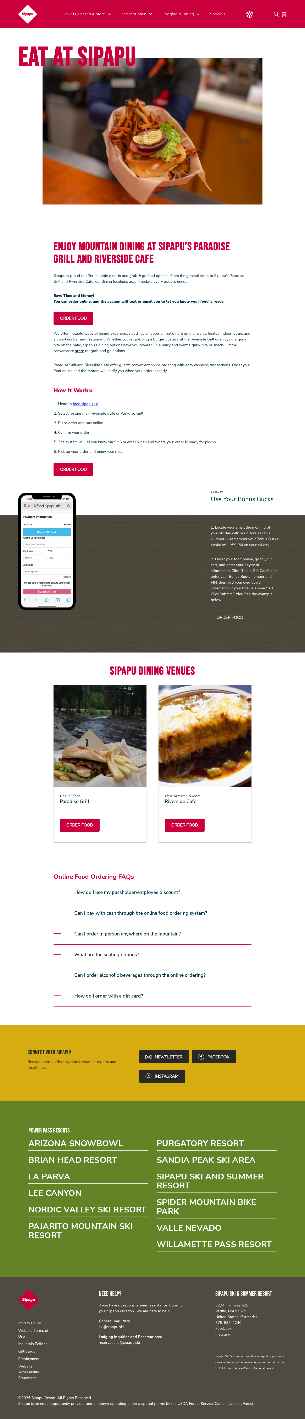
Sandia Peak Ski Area (217, 1161)
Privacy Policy (29, 1323)
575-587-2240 (228, 1322)
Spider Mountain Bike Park (217, 1208)
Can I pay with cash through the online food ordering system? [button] (140, 913)
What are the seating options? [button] (106, 954)
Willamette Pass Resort (217, 1245)
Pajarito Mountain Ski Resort (88, 1232)
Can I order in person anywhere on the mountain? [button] (127, 934)
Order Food (79, 825)
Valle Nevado (217, 1229)
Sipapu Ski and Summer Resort (217, 1182)
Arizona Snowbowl (88, 1145)
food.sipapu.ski (85, 403)
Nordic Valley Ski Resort (88, 1211)
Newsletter (168, 1056)
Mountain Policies (33, 1343)
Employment (28, 1358)
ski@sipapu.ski (111, 1326)
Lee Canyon (88, 1194)
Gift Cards (26, 1351)
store (79, 350)
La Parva (88, 1178)
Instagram (223, 1334)
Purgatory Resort (217, 1145)
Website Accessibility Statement (28, 1372)
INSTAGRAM (167, 1076)
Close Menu (296, 36)
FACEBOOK (218, 1056)
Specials (218, 14)
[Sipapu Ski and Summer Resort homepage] (29, 14)
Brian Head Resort (88, 1161)
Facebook (223, 1328)
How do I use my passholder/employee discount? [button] (127, 892)
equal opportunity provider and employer (74, 1403)
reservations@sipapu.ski (119, 1342)
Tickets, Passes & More (84, 14)
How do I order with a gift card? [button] (108, 996)
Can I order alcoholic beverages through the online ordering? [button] (140, 975)
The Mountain (133, 14)
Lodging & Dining (178, 14)
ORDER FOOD (230, 617)
